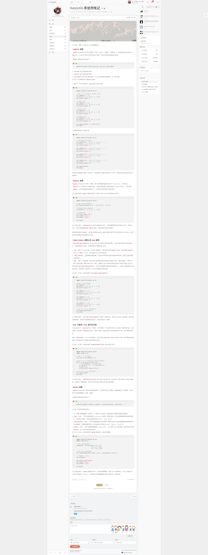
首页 (74, 17)
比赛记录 (57, 42)
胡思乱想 (57, 33)
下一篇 (133, 496)
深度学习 (57, 49)
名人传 (146, 10)
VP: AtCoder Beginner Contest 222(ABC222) (155, 16)
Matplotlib (147, 70)
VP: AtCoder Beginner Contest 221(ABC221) (155, 32)
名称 (71, 540)
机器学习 (57, 46)
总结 (57, 36)
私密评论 (130, 536)
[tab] (142, 7)
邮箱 (94, 540)
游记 (57, 30)
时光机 (144, 38)
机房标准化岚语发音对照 (151, 21)
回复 (76, 513)
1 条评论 (98, 12)
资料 (57, 39)
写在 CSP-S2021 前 (149, 26)
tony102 (73, 12)
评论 (71, 522)
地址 (116, 540)
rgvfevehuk (77, 506)
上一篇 (73, 496)
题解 (57, 27)
